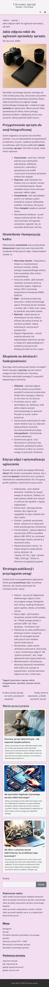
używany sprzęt (33, 683)
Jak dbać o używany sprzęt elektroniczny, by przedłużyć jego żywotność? (21, 852)
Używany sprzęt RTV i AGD (15, 941)
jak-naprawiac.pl (10, 964)
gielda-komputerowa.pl (13, 967)
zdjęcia (6, 686)
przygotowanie (9, 683)
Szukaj (6, 878)
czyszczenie (15, 680)
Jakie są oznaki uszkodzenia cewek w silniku (22, 909)
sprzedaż (21, 683)
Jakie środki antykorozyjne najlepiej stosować (23, 897)
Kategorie (7, 929)
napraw (24, 680)
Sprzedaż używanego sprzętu (16, 948)
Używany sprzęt (24, 4)
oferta (31, 680)
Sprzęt (6, 932)
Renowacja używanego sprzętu (16, 944)
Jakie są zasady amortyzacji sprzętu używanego (24, 900)
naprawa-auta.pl (10, 961)
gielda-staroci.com (11, 970)
